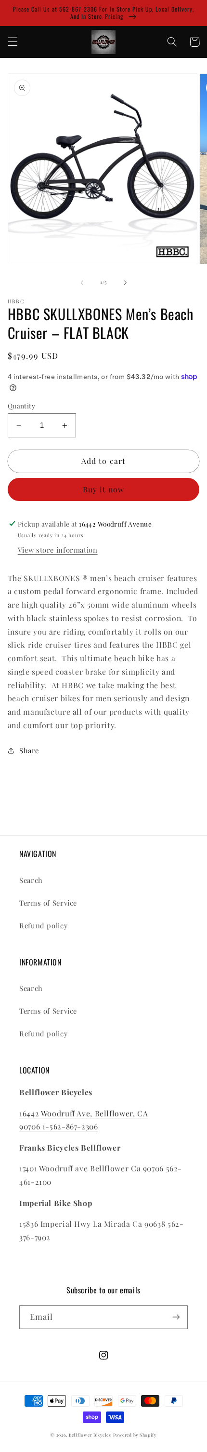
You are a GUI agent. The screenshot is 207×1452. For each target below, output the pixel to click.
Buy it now (104, 489)
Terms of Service (48, 903)
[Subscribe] (176, 1317)
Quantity (21, 405)
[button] (12, 42)
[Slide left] (81, 282)
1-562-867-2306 (70, 1126)
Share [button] (29, 750)
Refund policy (43, 925)
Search (31, 880)
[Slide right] (125, 282)
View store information (58, 550)
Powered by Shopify (134, 1435)
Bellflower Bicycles (90, 1435)
